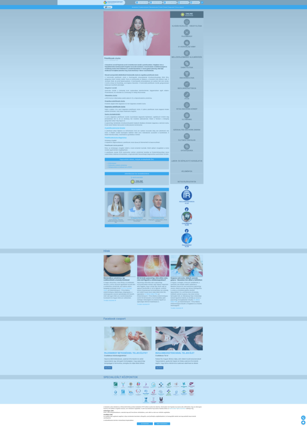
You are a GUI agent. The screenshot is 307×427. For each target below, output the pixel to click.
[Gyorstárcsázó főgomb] (303, 418)
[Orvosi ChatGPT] (303, 422)
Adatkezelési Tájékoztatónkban (177, 408)
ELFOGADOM (145, 423)
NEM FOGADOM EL (162, 423)
